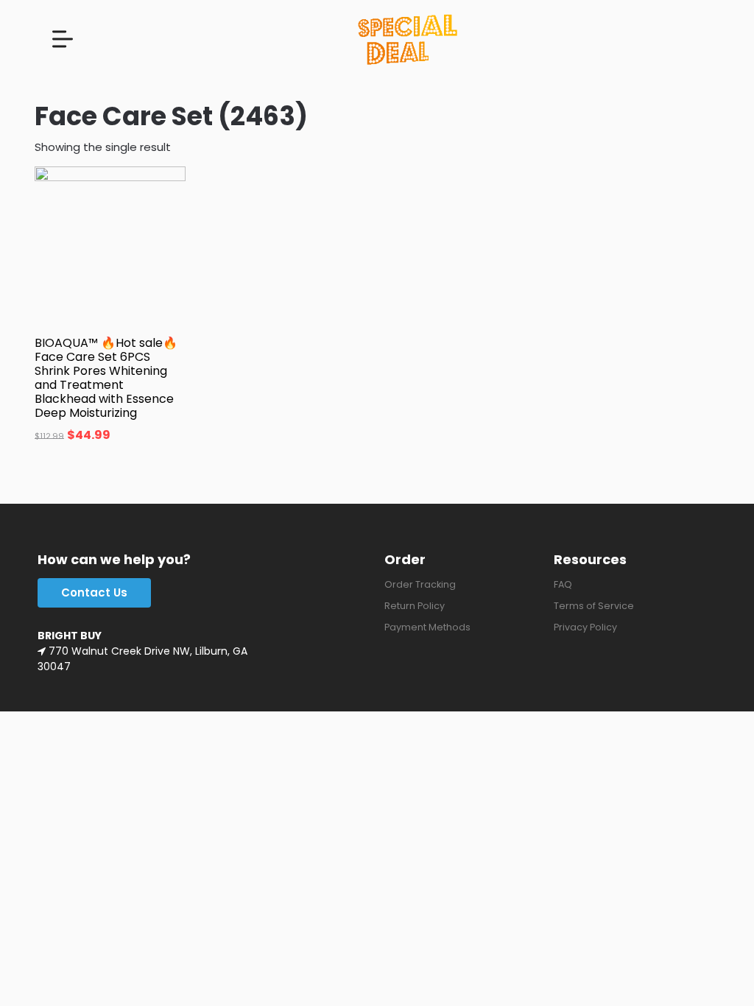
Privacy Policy (585, 627)
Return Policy (414, 605)
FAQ (563, 584)
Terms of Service (594, 605)
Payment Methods (427, 627)
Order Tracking (420, 584)
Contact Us (94, 592)
